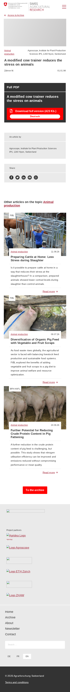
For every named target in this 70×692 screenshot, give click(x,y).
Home (9, 611)
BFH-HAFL (15, 389)
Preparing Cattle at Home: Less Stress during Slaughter (32, 258)
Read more (49, 291)
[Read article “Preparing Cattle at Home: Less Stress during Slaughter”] (35, 234)
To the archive (35, 490)
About (9, 623)
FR (18, 656)
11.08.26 (55, 252)
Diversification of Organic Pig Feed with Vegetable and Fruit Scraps (35, 341)
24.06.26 (55, 425)
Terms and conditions (17, 682)
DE (9, 656)
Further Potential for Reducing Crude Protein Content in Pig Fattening (32, 434)
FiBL (12, 215)
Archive (10, 617)
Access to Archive (16, 15)
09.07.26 (55, 334)
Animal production (19, 252)
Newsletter (12, 628)
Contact (10, 634)
